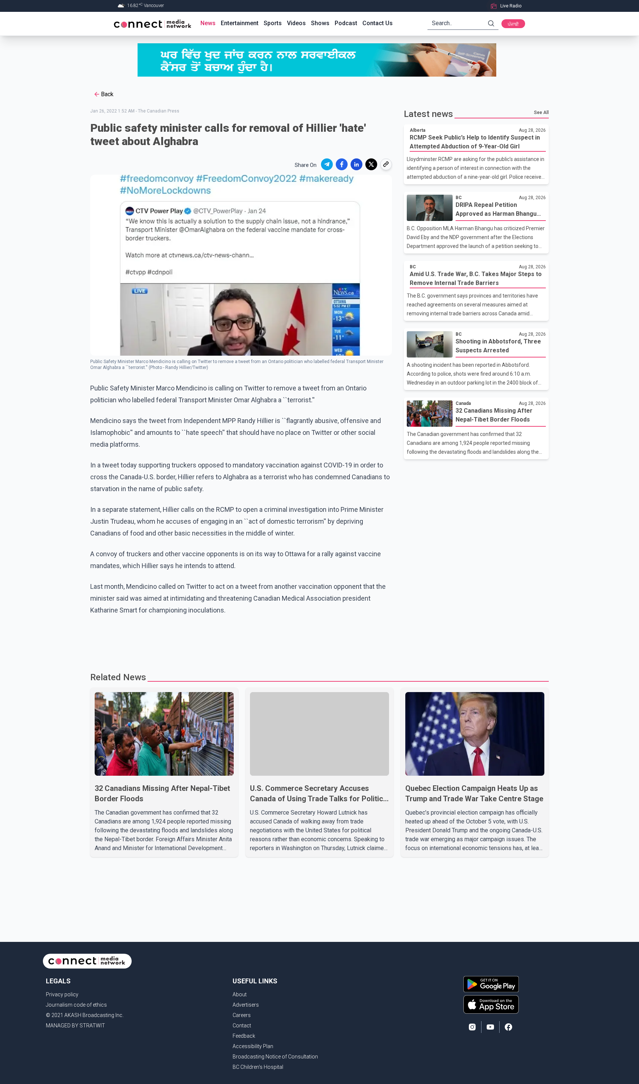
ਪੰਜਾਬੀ (513, 24)
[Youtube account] (490, 1027)
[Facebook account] (508, 1027)
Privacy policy (62, 994)
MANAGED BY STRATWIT (75, 1025)
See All (541, 112)
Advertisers (246, 1005)
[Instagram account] (472, 1027)
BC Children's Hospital (258, 1067)
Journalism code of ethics (76, 1005)
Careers (242, 1015)
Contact (242, 1025)
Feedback (244, 1036)
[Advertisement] (317, 640)
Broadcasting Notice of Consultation (275, 1057)
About (240, 994)
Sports (273, 23)
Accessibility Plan (253, 1046)
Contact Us (377, 23)
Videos (296, 23)
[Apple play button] (491, 1004)
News (208, 23)
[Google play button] (491, 984)
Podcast (346, 23)
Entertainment (239, 23)
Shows (320, 23)
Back (107, 94)
